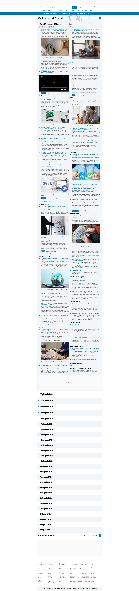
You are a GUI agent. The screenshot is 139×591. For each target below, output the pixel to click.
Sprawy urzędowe (62, 565)
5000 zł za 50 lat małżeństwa (77, 60)
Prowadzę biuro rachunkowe (85, 563)
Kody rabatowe (93, 577)
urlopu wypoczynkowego (51, 198)
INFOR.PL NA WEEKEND (46, 27)
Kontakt (82, 588)
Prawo (66, 10)
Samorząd (73, 152)
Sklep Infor (61, 568)
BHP (49, 567)
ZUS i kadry (40, 565)
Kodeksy (60, 581)
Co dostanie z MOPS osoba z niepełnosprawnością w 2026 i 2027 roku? (84, 184)
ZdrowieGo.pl (93, 574)
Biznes (53, 10)
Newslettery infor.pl (76, 364)
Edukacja (92, 10)
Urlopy (49, 565)
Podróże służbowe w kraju (84, 574)
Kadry (49, 10)
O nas (39, 588)
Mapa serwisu (94, 588)
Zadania (39, 577)
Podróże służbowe (83, 578)
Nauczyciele (50, 577)
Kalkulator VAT (72, 577)
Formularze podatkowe (95, 580)
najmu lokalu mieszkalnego (51, 251)
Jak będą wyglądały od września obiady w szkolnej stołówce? (85, 140)
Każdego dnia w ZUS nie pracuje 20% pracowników (50, 124)
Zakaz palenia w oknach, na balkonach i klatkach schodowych (51, 57)
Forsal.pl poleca (75, 302)
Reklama (88, 588)
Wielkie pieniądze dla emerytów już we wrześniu (80, 244)
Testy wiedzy (50, 584)
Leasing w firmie (72, 567)
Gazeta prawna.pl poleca (77, 277)
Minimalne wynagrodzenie (84, 576)
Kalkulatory (72, 573)
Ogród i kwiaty (93, 567)
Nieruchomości (85, 10)
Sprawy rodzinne (62, 561)
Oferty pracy (93, 582)
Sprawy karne (61, 563)
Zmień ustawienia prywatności (58, 588)
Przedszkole (50, 574)
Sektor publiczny (60, 10)
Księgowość (43, 10)
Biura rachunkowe (83, 560)
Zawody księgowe (41, 567)
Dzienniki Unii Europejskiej (63, 578)
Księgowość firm (44, 256)
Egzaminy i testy (51, 578)
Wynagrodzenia (51, 563)
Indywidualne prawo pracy (52, 561)
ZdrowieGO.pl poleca (76, 346)
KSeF (97, 10)
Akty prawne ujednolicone (63, 580)
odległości (79, 270)
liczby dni (48, 93)
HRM (49, 568)
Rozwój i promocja (41, 578)
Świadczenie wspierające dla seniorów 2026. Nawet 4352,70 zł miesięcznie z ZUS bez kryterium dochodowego (68, 13)
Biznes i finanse (72, 561)
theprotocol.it (93, 581)
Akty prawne (61, 573)
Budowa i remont (93, 565)
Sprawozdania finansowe (84, 567)
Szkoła (49, 576)
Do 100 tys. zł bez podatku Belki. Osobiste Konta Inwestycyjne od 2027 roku (54, 289)
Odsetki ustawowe (83, 580)
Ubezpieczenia (50, 564)
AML (81, 568)
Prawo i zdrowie (61, 569)
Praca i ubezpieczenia (73, 564)
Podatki (39, 561)
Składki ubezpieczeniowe (84, 577)
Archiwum (92, 576)
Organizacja (40, 574)
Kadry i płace (40, 580)
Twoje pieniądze (73, 10)
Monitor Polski (61, 576)
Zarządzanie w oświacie (52, 580)
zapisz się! (93, 365)
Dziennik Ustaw (61, 574)
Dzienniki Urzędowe (62, 577)
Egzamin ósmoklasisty (52, 582)
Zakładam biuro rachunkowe (85, 561)
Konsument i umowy (62, 564)
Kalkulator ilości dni (73, 576)
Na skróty (92, 573)
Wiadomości (93, 561)
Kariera (74, 588)
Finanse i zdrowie (73, 568)
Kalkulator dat (72, 574)
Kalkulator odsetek (73, 578)
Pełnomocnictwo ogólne (80, 95)
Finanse (92, 564)
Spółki (71, 563)
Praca (60, 567)
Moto (79, 10)
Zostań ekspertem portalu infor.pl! (80, 368)
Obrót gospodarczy (41, 564)
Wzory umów (93, 578)
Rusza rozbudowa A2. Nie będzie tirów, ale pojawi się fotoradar (85, 313)
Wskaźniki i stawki (83, 573)
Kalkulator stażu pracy (73, 580)
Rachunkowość (40, 563)
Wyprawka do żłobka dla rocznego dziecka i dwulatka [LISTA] (85, 100)
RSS (78, 588)
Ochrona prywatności (46, 588)
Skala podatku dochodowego (85, 581)
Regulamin (69, 588)
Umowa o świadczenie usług (85, 210)
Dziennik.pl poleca (76, 322)
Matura (49, 581)
